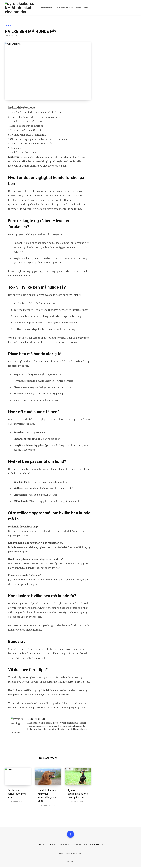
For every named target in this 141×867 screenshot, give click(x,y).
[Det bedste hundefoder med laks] (18, 776)
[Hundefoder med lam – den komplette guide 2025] (48, 776)
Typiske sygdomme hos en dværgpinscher (78, 794)
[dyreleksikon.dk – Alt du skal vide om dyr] (20, 8)
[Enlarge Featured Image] (48, 71)
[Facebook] (70, 834)
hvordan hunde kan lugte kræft (25, 707)
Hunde (8, 25)
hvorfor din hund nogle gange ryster (67, 707)
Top (71, 861)
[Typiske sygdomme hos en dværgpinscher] (78, 776)
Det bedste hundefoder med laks (17, 794)
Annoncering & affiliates (88, 845)
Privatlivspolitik (59, 845)
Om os (41, 845)
